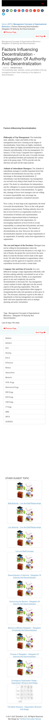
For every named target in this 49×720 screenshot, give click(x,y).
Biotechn (8, 377)
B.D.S (7, 358)
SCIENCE (9, 421)
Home (4, 24)
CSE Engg (9, 402)
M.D (7, 348)
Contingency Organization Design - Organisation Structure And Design (24, 681)
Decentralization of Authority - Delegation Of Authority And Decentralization (24, 576)
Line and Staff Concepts (25, 551)
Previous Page (10, 32)
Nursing (8, 353)
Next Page (40, 36)
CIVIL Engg (9, 382)
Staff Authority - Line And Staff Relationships (24, 503)
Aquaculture (10, 372)
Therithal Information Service (30, 719)
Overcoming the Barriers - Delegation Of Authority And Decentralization (24, 602)
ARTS (10, 24)
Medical (8, 338)
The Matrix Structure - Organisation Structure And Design (24, 708)
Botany (8, 367)
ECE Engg (9, 397)
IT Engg (8, 407)
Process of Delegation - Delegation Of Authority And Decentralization (24, 655)
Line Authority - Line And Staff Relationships (24, 527)
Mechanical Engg (11, 387)
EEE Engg (9, 392)
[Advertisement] (24, 101)
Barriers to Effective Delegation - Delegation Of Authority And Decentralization (24, 629)
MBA (7, 412)
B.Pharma (9, 362)
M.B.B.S (8, 343)
